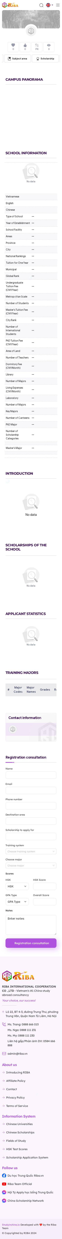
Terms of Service (17, 1106)
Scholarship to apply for (20, 830)
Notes (9, 910)
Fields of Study (16, 1140)
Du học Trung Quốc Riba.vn (26, 1175)
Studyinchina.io (11, 1224)
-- (33, 249)
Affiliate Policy (15, 1081)
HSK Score (39, 879)
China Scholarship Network (26, 1200)
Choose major (14, 859)
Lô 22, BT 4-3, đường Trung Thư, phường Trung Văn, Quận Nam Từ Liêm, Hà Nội (32, 1014)
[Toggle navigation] (58, 5)
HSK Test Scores (17, 1149)
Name (9, 768)
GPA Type (11, 895)
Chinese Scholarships (20, 1132)
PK (37, 49)
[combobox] (31, 851)
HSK (8, 879)
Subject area (19, 58)
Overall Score (41, 895)
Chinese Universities (19, 1124)
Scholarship (47, 58)
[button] (49, 5)
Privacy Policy (15, 1097)
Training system (15, 845)
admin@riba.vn (18, 1053)
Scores (10, 873)
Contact (11, 1089)
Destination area (15, 814)
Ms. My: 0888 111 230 (21, 1035)
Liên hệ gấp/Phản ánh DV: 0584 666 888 (31, 1043)
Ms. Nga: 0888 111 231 (22, 1030)
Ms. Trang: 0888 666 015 (23, 1024)
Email (9, 784)
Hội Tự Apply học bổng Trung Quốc (30, 1192)
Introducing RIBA (18, 1072)
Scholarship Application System (27, 1157)
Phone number (14, 799)
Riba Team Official (20, 1184)
